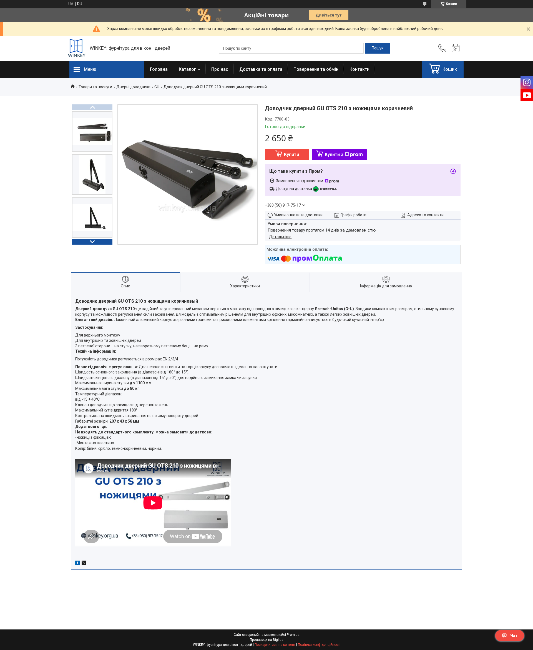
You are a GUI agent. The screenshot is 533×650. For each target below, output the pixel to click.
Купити (291, 154)
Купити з (334, 154)
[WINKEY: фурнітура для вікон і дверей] (77, 48)
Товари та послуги (95, 87)
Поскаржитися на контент (275, 645)
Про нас (219, 69)
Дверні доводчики (133, 87)
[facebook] (77, 563)
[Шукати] (377, 48)
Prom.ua (293, 635)
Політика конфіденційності (319, 645)
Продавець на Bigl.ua (266, 640)
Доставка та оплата (260, 69)
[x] (84, 563)
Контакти (359, 69)
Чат (513, 635)
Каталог (187, 69)
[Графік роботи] (455, 48)
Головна (159, 69)
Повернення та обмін (315, 69)
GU (156, 87)
